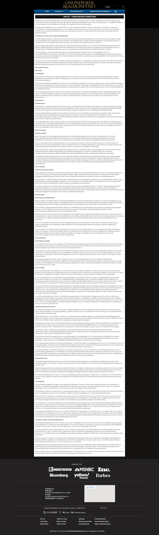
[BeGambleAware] (78, 513)
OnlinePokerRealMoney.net (76, 531)
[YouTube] (101, 512)
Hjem (47, 11)
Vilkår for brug (62, 519)
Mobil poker (44, 524)
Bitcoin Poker (61, 521)
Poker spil (58, 11)
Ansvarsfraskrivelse (102, 521)
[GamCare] (50, 512)
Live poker (44, 521)
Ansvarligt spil (84, 524)
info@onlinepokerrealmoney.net (56, 496)
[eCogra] (66, 513)
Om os (42, 519)
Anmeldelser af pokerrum (99, 11)
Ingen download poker (102, 524)
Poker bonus (61, 524)
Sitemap (82, 519)
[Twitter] (106, 512)
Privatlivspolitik (100, 519)
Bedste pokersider (85, 521)
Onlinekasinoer (76, 11)
